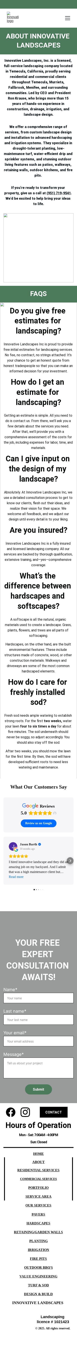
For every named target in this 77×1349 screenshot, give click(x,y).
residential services (38, 1170)
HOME (38, 1154)
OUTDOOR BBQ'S (38, 1267)
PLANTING (38, 1241)
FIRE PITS (38, 1258)
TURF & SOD (38, 1285)
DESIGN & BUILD (38, 1294)
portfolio (38, 1187)
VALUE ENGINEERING (38, 1276)
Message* (13, 1054)
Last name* (14, 1011)
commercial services (38, 1179)
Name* (10, 989)
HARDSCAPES (38, 1223)
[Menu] (67, 18)
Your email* (15, 1032)
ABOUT (38, 1162)
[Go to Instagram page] (25, 1112)
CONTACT (53, 1112)
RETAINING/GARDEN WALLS (38, 1232)
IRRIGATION (38, 1250)
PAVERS (38, 1214)
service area (38, 1196)
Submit (38, 1089)
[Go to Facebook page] (10, 1112)
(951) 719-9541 (59, 193)
